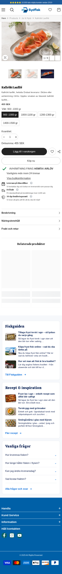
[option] (31, 41)
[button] (52, 58)
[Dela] (58, 151)
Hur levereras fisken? (31, 454)
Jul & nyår (26, 18)
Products (13, 18)
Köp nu (31, 161)
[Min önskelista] (50, 9)
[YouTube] (19, 535)
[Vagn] (58, 9)
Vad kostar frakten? (31, 479)
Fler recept (11, 433)
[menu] (3, 10)
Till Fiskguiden (13, 374)
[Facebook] (4, 535)
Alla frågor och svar (16, 489)
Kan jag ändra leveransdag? (31, 471)
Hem (4, 18)
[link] (52, 151)
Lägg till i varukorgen (24, 151)
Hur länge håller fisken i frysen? (31, 462)
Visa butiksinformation (19, 178)
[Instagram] (12, 535)
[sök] (12, 10)
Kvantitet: (7, 131)
